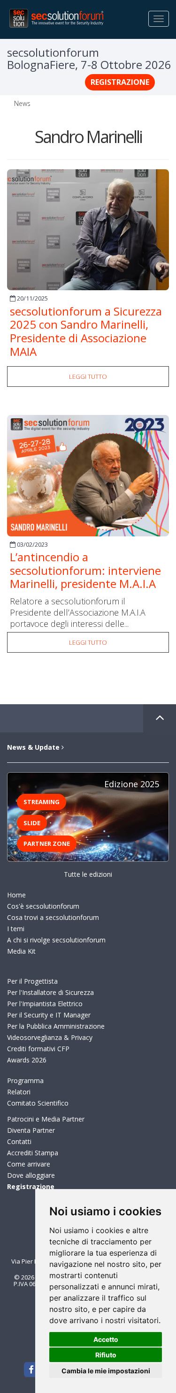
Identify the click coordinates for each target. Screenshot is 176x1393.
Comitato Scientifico (38, 1103)
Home (16, 894)
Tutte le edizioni (88, 874)
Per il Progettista (32, 981)
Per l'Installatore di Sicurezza (50, 992)
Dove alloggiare (31, 1175)
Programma (25, 1080)
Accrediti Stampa (32, 1152)
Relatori (19, 1091)
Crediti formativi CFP (38, 1048)
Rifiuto (105, 1355)
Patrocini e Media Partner (45, 1118)
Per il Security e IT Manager (49, 1014)
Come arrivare (28, 1164)
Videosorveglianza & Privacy (49, 1037)
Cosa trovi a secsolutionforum (53, 917)
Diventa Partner (31, 1130)
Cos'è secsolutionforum (43, 906)
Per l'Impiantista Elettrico (45, 1003)
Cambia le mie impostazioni (105, 1371)
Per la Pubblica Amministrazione (56, 1026)
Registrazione (120, 82)
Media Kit (21, 951)
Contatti (19, 1141)
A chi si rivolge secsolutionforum (56, 939)
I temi (15, 928)
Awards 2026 (26, 1059)
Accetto (105, 1339)
